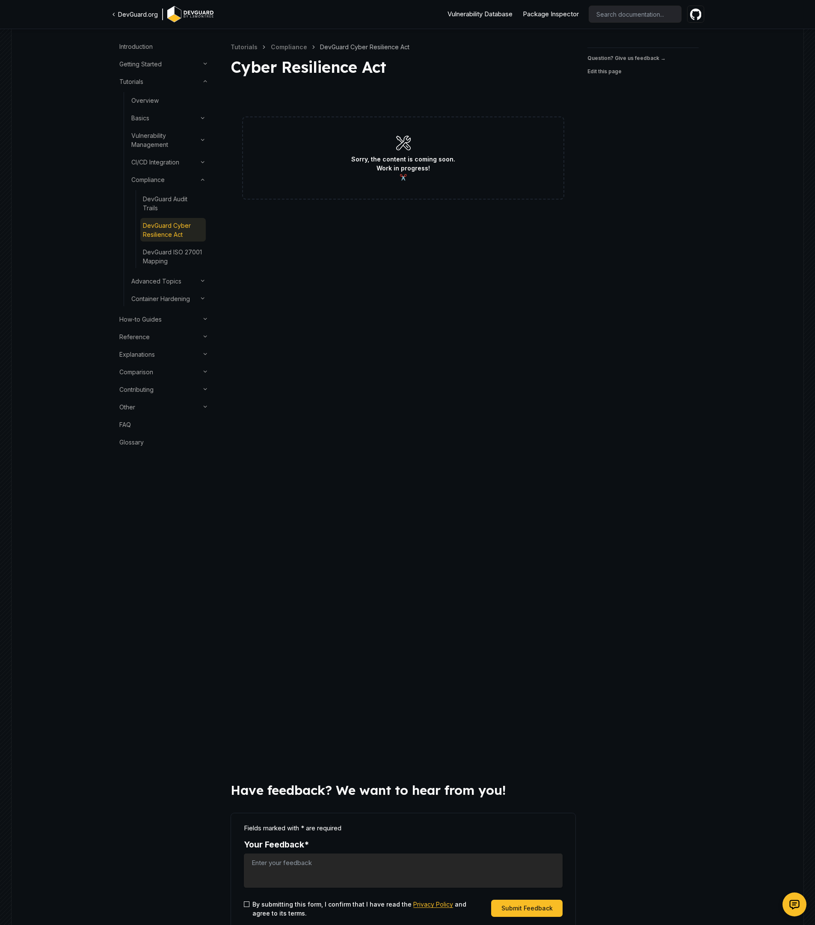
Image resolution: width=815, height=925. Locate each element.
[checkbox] (246, 904)
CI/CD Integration (155, 162)
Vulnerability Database (480, 14)
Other (127, 406)
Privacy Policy (433, 904)
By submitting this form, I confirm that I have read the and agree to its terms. (359, 909)
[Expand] (205, 63)
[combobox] (635, 14)
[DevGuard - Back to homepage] (190, 14)
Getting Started (140, 64)
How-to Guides (140, 318)
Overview (145, 100)
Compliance (148, 179)
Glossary (131, 441)
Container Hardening (160, 298)
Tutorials (131, 81)
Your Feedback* (276, 844)
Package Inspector (551, 14)
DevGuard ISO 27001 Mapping (172, 256)
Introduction (136, 46)
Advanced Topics (156, 281)
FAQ (125, 424)
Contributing (136, 389)
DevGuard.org (138, 14)
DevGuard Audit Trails (165, 203)
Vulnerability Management (149, 140)
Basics (140, 118)
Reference (134, 336)
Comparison (136, 371)
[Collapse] (205, 81)
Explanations (137, 354)
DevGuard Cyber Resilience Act (167, 229)
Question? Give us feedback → (626, 58)
